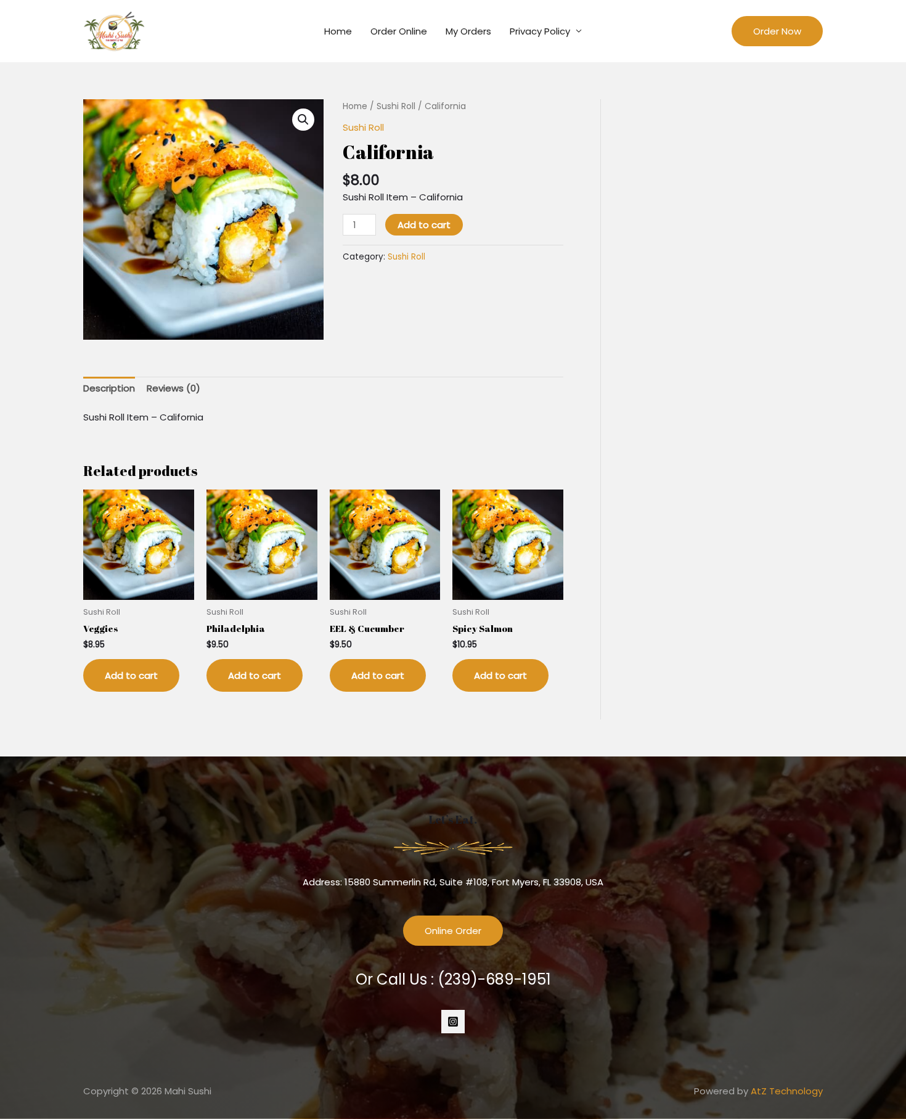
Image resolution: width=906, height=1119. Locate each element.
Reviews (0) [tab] (173, 388)
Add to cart (424, 224)
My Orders (468, 31)
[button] (303, 120)
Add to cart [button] (131, 675)
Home (338, 31)
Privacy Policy (540, 31)
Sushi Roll (396, 106)
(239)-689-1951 (494, 979)
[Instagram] (453, 1021)
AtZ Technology (787, 1090)
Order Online (398, 31)
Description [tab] (109, 388)
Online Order (453, 930)
